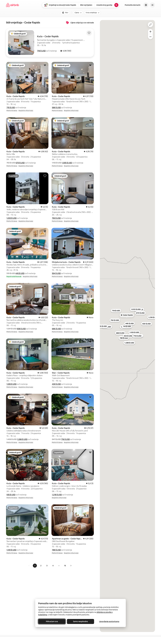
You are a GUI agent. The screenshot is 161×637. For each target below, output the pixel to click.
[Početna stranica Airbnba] (12, 5)
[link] (29, 566)
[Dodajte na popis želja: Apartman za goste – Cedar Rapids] (90, 508)
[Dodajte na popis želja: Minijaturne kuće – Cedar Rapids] (90, 231)
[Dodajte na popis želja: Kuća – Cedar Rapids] (45, 65)
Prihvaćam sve (52, 621)
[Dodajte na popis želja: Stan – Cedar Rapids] (90, 342)
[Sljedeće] (71, 566)
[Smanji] (150, 36)
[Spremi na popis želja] (89, 33)
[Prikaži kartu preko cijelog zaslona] (150, 24)
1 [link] (34, 565)
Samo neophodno (80, 621)
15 (65, 565)
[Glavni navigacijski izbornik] (152, 5)
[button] (41, 51)
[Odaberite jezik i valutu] (145, 5)
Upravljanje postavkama (109, 621)
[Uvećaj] (150, 31)
